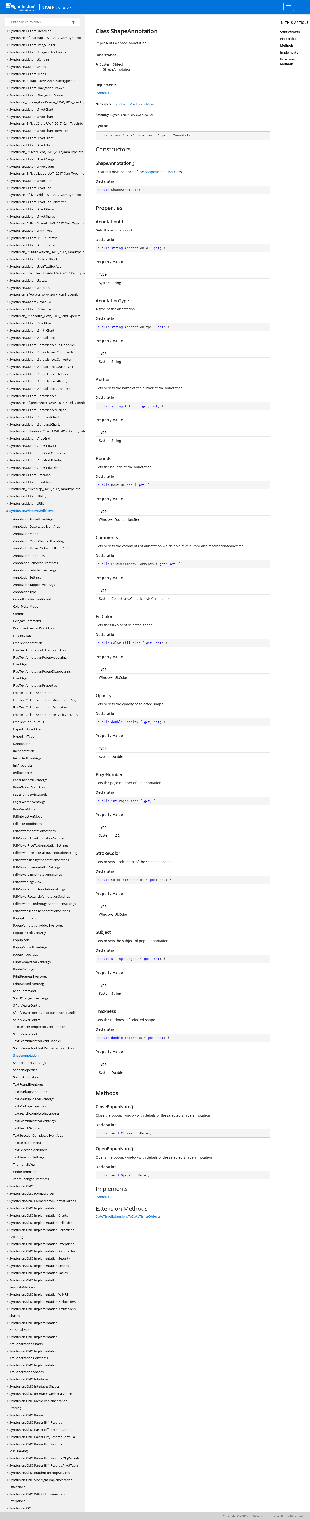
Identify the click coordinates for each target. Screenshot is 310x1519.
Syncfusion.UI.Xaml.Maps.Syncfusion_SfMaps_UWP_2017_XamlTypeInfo (42, 77)
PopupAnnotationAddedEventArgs (38, 925)
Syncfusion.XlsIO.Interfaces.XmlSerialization (40, 1394)
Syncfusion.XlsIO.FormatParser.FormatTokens (42, 1201)
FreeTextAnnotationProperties (35, 685)
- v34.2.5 (64, 7)
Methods (286, 45)
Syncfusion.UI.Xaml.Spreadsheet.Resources (40, 388)
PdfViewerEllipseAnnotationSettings (39, 838)
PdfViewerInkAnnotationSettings (36, 867)
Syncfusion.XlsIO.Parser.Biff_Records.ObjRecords (44, 1458)
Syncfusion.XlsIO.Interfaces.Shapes (34, 1386)
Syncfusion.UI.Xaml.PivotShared (32, 209)
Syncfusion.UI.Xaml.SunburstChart (34, 417)
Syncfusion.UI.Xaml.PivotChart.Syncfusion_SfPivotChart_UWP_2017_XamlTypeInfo (46, 120)
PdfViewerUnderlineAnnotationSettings (41, 911)
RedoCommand (24, 991)
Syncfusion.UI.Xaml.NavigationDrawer (36, 88)
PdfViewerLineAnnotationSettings (37, 874)
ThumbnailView (24, 1164)
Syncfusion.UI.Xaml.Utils (26, 503)
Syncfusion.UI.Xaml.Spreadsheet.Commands (41, 352)
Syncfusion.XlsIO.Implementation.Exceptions (41, 1244)
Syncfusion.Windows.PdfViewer (31, 511)
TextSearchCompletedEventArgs (36, 1113)
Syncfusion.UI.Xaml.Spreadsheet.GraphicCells (41, 367)
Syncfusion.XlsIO (21, 1186)
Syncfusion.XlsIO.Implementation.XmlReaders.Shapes (42, 1312)
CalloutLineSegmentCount (32, 599)
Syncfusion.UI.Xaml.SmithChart (31, 330)
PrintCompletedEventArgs (32, 962)
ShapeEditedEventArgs (29, 1062)
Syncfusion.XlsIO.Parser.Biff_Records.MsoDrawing (36, 1447)
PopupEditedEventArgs (29, 932)
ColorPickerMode (25, 606)
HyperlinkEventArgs (27, 729)
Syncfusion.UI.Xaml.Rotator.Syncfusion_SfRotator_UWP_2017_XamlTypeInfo (44, 291)
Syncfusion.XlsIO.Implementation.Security (39, 1258)
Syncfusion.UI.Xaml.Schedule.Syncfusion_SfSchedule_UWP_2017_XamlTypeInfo (45, 312)
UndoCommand (24, 1171)
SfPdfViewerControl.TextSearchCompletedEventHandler (39, 1023)
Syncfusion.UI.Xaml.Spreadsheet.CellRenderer (42, 345)
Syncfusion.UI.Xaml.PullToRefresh (33, 238)
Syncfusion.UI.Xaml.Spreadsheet (32, 337)
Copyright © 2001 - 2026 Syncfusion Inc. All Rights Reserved (263, 1516)
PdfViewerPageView (27, 882)
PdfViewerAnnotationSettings (34, 831)
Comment (20, 614)
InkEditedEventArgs (27, 758)
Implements (289, 52)
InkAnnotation (23, 751)
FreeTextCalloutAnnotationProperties (40, 707)
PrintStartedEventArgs (29, 983)
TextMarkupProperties (29, 1106)
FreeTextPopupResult (28, 722)
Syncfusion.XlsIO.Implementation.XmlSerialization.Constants (33, 1354)
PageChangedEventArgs (30, 780)
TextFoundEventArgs (28, 1084)
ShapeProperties (25, 1070)
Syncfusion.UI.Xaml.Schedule (30, 302)
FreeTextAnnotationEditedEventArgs (39, 650)
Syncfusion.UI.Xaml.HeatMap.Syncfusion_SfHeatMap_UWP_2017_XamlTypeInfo (45, 34)
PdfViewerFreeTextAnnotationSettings (40, 845)
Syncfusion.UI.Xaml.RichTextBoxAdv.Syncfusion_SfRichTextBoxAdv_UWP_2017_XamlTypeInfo (50, 269)
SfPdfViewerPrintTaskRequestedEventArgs (43, 1048)
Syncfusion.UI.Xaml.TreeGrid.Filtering (35, 460)
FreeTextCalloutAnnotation (32, 693)
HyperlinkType (23, 736)
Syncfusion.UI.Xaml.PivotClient (31, 138)
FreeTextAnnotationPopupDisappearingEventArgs (42, 674)
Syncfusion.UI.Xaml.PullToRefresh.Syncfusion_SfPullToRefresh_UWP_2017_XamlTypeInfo (48, 248)
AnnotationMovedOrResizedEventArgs (41, 548)
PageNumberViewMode (30, 794)
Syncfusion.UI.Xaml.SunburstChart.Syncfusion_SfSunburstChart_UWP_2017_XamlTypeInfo (49, 427)
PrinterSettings (24, 969)
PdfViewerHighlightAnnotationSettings (41, 860)
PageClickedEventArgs (29, 787)
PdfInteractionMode (27, 816)
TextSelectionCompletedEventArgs (38, 1135)
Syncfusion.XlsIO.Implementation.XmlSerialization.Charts (33, 1340)
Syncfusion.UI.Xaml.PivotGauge (31, 159)
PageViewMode (24, 809)
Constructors (290, 31)
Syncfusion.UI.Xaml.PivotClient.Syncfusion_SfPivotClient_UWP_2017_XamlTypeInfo (46, 148)
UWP (48, 7)
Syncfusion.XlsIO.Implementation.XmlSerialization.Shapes (33, 1368)
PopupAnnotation (26, 918)
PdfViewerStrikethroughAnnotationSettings (44, 903)
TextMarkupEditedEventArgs (33, 1099)
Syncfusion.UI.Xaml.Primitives (30, 230)
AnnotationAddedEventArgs (33, 519)
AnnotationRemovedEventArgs (35, 563)
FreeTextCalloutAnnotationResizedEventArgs (45, 714)
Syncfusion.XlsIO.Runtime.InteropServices (39, 1473)
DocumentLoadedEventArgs (33, 628)
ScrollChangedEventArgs (30, 998)
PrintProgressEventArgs (30, 976)
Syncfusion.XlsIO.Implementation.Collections (41, 1222)
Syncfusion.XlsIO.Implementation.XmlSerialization (33, 1326)
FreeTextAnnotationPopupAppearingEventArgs (40, 660)
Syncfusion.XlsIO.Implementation (33, 1208)
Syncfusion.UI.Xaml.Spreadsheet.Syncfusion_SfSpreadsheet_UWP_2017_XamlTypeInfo (47, 399)
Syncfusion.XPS (20, 1508)
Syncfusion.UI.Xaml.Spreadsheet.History (38, 381)
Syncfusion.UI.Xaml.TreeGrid (29, 438)
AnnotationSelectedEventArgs (34, 570)
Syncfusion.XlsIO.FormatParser (31, 1193)
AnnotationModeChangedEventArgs (39, 541)
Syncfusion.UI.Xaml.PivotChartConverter (38, 130)
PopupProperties (25, 954)
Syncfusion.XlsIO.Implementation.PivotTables (42, 1251)
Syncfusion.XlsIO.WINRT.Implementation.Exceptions (39, 1497)
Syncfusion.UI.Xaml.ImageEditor (32, 45)
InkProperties (23, 765)
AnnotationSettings (27, 577)
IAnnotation (22, 743)
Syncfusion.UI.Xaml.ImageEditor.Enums (37, 52)
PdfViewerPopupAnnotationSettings (39, 889)
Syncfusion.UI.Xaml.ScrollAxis (30, 323)
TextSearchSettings (27, 1128)
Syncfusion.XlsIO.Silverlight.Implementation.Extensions (41, 1483)
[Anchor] (93, 149)
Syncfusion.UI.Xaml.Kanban (29, 59)
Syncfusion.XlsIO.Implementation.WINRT (38, 1294)
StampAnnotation (26, 1077)
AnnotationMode (25, 534)
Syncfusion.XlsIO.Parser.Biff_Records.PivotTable (43, 1465)
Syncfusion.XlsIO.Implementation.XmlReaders (42, 1301)
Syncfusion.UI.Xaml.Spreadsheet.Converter (40, 359)
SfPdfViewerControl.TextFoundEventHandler (45, 1012)
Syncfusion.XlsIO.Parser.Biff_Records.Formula (42, 1437)
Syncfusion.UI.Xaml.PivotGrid (30, 180)
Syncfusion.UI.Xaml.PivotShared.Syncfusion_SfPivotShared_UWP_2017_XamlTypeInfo (47, 219)
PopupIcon (21, 940)
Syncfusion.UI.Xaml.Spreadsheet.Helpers (38, 374)
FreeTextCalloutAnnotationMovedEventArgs (45, 700)
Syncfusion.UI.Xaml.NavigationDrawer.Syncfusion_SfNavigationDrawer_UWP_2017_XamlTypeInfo (51, 98)
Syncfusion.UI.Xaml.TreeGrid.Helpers (35, 467)
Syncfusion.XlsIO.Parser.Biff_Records (35, 1422)
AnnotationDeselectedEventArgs (36, 526)
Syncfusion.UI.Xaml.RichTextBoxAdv (35, 259)
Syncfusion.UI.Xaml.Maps (27, 66)
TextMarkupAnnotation (30, 1092)
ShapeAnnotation (26, 1055)
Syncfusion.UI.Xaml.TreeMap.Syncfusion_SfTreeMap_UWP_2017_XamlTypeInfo (44, 485)
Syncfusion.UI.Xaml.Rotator (29, 280)
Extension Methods (287, 61)
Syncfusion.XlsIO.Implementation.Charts (38, 1215)
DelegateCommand (27, 621)
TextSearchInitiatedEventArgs (34, 1121)
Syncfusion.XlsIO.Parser (26, 1415)
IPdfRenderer (22, 773)
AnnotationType (25, 592)
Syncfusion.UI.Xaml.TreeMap (30, 475)
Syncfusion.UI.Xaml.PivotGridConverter (37, 202)
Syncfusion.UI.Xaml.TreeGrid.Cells (33, 446)
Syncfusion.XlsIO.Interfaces (28, 1379)
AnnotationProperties (29, 555)
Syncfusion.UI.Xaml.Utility (27, 496)
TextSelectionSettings (28, 1157)
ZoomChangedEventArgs (31, 1179)
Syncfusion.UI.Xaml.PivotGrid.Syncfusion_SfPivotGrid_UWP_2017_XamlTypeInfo (45, 191)
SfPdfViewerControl (27, 1005)
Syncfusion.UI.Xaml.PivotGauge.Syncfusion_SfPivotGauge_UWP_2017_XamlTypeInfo (46, 169)
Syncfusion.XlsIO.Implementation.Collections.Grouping (42, 1233)
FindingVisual (22, 635)
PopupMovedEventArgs (30, 947)
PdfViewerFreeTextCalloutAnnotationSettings (45, 853)
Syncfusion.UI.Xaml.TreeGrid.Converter (37, 453)
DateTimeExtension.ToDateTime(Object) (128, 1216)
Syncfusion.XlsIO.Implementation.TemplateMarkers (33, 1283)
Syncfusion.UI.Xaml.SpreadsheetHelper (37, 410)
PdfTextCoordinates (27, 823)
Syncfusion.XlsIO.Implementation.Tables (38, 1273)
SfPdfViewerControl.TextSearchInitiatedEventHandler (37, 1037)
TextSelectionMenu (27, 1142)
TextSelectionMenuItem (30, 1150)
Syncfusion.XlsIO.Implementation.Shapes (39, 1266)
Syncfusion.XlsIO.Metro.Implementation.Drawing (38, 1404)
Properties (288, 38)
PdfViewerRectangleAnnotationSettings (41, 896)
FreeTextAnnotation (27, 643)
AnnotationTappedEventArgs (34, 584)
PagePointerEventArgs (29, 802)
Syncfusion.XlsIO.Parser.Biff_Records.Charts (40, 1429)
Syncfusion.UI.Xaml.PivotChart (31, 109)
